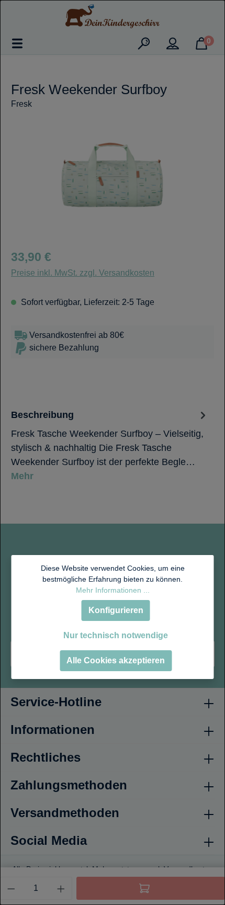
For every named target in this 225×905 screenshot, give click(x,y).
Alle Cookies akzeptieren (115, 660)
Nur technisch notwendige (115, 635)
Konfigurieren (115, 610)
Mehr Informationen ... (113, 590)
